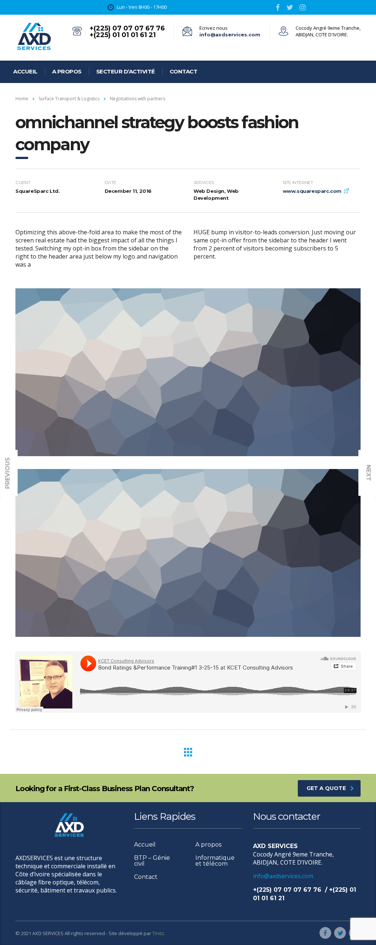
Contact (184, 71)
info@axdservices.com (229, 34)
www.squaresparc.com (312, 191)
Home (21, 98)
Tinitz (158, 933)
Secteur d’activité (125, 71)
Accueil (25, 71)
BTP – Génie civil (152, 861)
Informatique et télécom (215, 861)
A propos (67, 71)
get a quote (326, 788)
